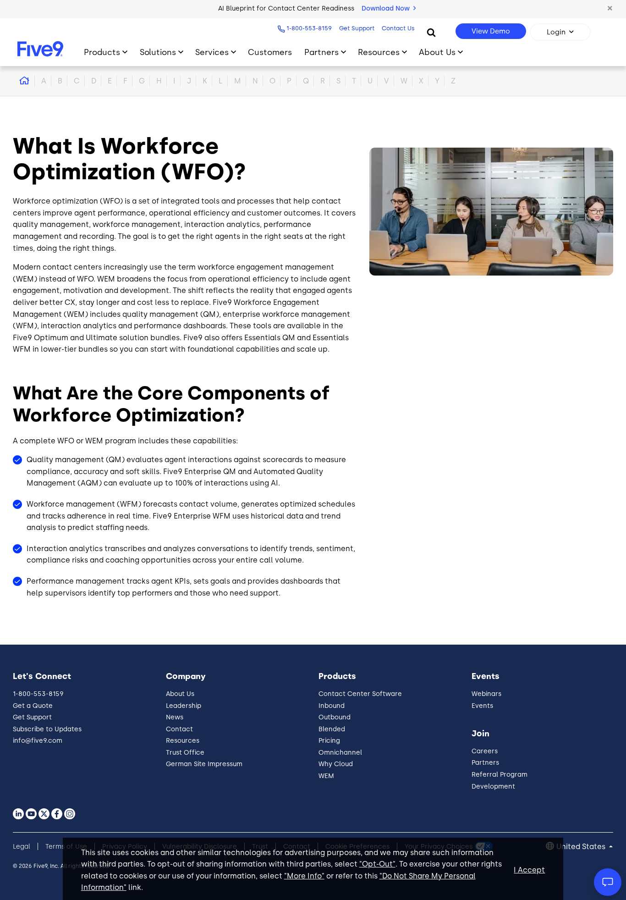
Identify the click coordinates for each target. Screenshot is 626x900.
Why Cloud (335, 764)
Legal (21, 846)
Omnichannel (340, 752)
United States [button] (581, 846)
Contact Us (398, 28)
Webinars (486, 694)
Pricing (329, 741)
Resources (379, 52)
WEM (326, 776)
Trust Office (185, 752)
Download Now (387, 8)
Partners (321, 52)
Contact (179, 729)
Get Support (356, 28)
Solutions (158, 52)
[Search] (431, 32)
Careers (485, 751)
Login (556, 32)
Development (493, 786)
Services (212, 52)
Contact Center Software (360, 694)
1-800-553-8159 (309, 28)
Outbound (334, 717)
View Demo (491, 31)
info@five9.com (37, 741)
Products (102, 52)
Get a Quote (33, 706)
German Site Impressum (204, 764)
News (174, 717)
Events (482, 706)
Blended (331, 729)
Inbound (331, 706)
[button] (610, 9)
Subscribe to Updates (47, 729)
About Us (437, 52)
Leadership (183, 706)
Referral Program (499, 775)
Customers (270, 52)
